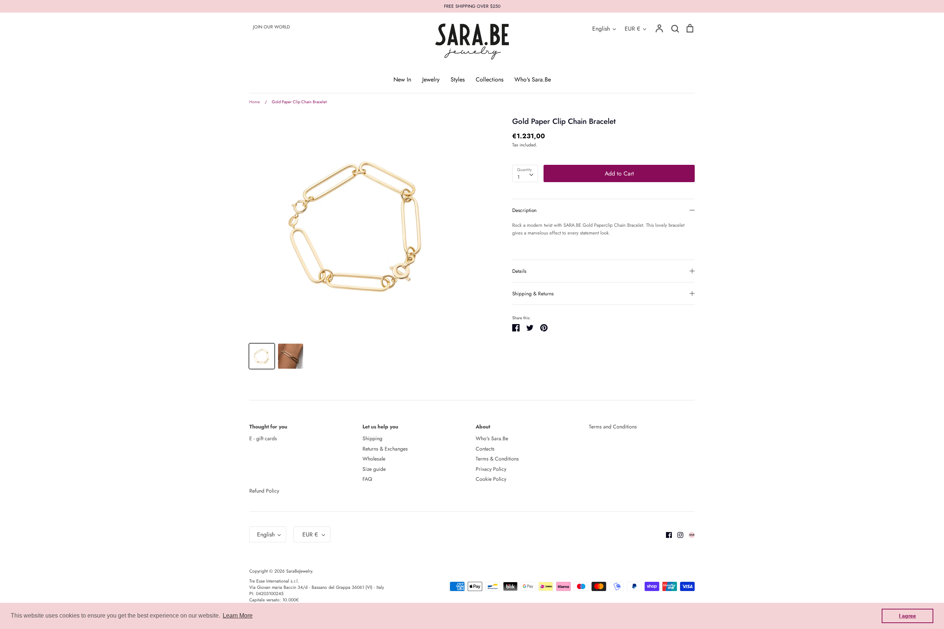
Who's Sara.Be (532, 79)
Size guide (374, 469)
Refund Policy (264, 490)
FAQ (367, 479)
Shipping (372, 438)
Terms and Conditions (613, 426)
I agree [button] (907, 616)
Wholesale (373, 458)
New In (402, 79)
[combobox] (525, 173)
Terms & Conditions (497, 458)
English (601, 28)
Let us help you (380, 426)
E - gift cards (263, 438)
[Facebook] (666, 534)
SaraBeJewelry (299, 571)
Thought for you (268, 426)
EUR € (632, 28)
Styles (458, 79)
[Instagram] (677, 534)
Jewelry (431, 79)
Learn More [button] (238, 615)
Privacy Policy (491, 469)
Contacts (485, 448)
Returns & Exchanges (385, 448)
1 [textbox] (518, 177)
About (483, 426)
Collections (489, 79)
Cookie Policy (491, 479)
